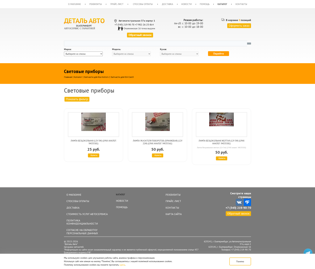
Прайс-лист (117, 4)
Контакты (241, 4)
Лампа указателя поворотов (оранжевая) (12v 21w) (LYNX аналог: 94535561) (157, 142)
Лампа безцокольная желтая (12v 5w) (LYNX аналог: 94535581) (221, 142)
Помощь (205, 4)
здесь (122, 264)
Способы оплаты (143, 4)
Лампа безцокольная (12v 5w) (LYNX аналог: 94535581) (93, 142)
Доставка (167, 4)
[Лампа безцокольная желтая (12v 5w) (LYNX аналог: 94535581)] (221, 124)
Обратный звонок (238, 213)
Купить (94, 155)
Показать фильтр (77, 99)
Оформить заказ (239, 25)
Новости (186, 4)
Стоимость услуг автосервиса (87, 214)
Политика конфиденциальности (82, 222)
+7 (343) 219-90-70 (124, 24)
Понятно (240, 261)
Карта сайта (174, 214)
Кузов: (163, 49)
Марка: (68, 49)
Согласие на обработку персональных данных (82, 231)
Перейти (218, 53)
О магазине (74, 4)
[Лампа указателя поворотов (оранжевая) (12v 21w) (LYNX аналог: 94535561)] (157, 124)
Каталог (222, 4)
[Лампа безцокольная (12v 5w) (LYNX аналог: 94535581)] (93, 124)
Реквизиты (95, 4)
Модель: (116, 49)
